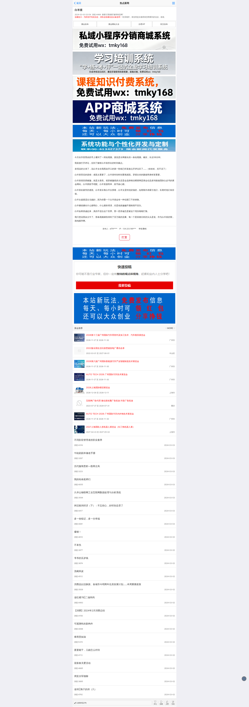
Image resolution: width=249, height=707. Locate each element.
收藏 (161, 704)
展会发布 (85, 24)
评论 (155, 704)
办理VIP (142, 24)
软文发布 (164, 24)
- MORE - (170, 328)
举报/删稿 (143, 229)
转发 (173, 704)
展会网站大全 (113, 24)
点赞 (167, 704)
